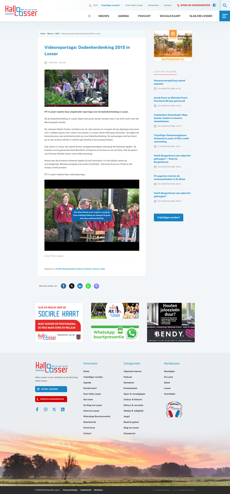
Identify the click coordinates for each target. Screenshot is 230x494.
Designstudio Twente (187, 490)
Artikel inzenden (49, 389)
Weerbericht (89, 422)
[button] (225, 6)
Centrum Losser (91, 411)
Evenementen (130, 388)
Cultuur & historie (84, 269)
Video (102, 269)
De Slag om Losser (92, 405)
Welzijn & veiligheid (133, 411)
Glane (167, 382)
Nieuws (103, 15)
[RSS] (63, 409)
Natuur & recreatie (133, 405)
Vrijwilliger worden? (168, 217)
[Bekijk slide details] (173, 46)
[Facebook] (37, 409)
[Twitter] (54, 409)
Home (90, 16)
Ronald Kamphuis (162, 490)
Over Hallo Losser (134, 5)
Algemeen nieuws (132, 371)
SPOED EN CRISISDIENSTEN (195, 5)
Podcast (144, 15)
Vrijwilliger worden (93, 377)
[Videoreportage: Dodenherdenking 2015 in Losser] (91, 88)
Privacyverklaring (70, 490)
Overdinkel (169, 394)
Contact (168, 5)
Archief (59, 269)
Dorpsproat (129, 433)
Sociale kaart (170, 15)
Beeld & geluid (69, 269)
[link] (214, 5)
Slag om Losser (201, 15)
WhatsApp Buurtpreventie (96, 416)
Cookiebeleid (85, 490)
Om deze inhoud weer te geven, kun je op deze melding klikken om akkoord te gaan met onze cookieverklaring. (91, 215)
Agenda (123, 15)
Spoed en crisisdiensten (52, 399)
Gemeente (129, 382)
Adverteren (153, 5)
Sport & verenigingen (134, 394)
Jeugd (127, 416)
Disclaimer (98, 490)
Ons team (88, 399)
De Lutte (168, 377)
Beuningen (169, 371)
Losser (167, 388)
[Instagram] (46, 409)
